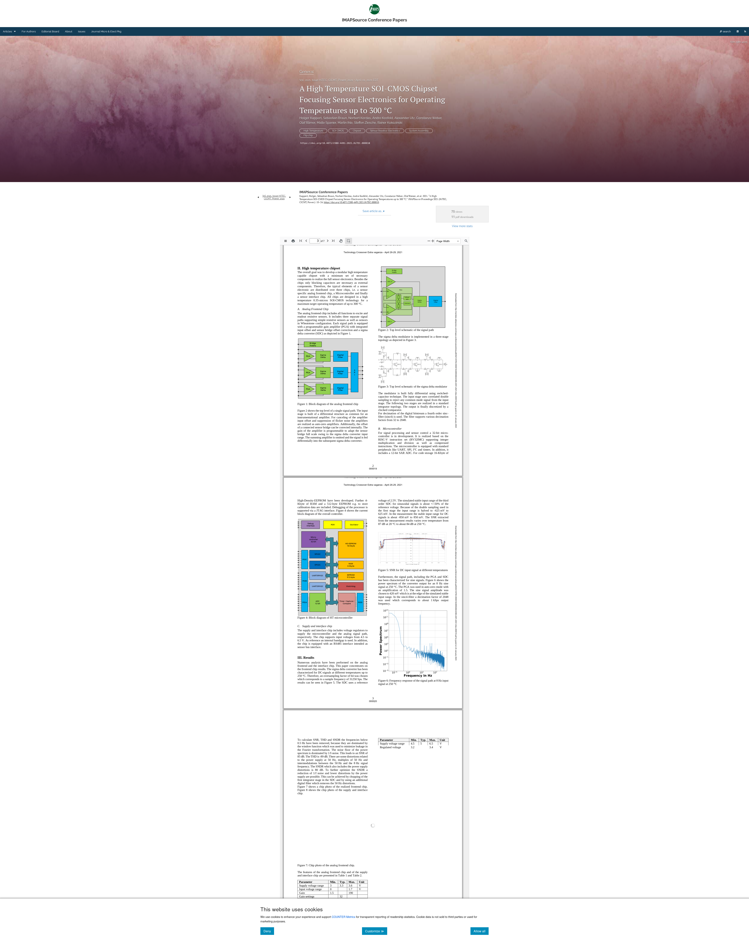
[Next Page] (327, 240)
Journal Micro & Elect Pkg (106, 31)
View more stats (462, 226)
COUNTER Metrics (343, 917)
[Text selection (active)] (348, 241)
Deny (269, 931)
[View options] (285, 241)
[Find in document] (466, 241)
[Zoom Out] (429, 240)
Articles (7, 31)
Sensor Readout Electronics (385, 130)
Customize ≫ (376, 931)
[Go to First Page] (300, 240)
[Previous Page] (306, 240)
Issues (81, 31)
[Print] (293, 241)
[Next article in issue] (290, 197)
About (68, 31)
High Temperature (313, 130)
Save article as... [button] (373, 211)
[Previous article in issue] (258, 197)
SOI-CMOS (338, 130)
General (306, 71)
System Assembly (419, 130)
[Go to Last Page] (333, 240)
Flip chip (308, 135)
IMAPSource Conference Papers (323, 192)
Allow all (481, 931)
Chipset (357, 130)
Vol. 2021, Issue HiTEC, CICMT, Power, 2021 (326, 80)
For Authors (29, 31)
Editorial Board (50, 31)
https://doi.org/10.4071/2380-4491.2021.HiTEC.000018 (335, 143)
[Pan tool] (340, 241)
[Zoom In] (432, 240)
